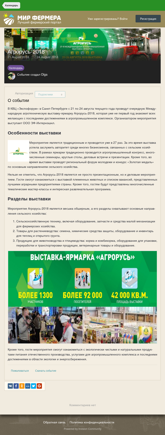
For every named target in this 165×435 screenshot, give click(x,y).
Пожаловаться (20, 370)
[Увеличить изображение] (82, 297)
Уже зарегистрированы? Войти (108, 19)
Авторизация (24, 93)
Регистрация (148, 19)
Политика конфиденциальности (92, 422)
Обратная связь (54, 422)
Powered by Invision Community (82, 428)
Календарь (16, 68)
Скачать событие (45, 370)
